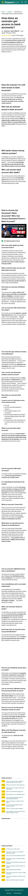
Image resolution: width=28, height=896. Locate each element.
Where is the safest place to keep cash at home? (15, 863)
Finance (9, 11)
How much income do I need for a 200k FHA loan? (16, 873)
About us (9, 893)
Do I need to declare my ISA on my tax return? (15, 877)
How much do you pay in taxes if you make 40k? (15, 788)
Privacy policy (17, 893)
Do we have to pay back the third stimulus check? (14, 805)
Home (3, 11)
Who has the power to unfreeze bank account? (15, 859)
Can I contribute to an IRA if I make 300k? (14, 801)
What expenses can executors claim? (15, 794)
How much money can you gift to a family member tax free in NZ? (14, 782)
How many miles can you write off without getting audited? (14, 798)
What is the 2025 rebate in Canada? (15, 880)
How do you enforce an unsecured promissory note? (14, 852)
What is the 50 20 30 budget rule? (14, 791)
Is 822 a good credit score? (13, 849)
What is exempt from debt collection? (15, 785)
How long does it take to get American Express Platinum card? (15, 812)
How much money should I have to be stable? (15, 866)
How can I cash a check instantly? (14, 808)
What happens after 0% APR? (13, 869)
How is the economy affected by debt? (15, 855)
